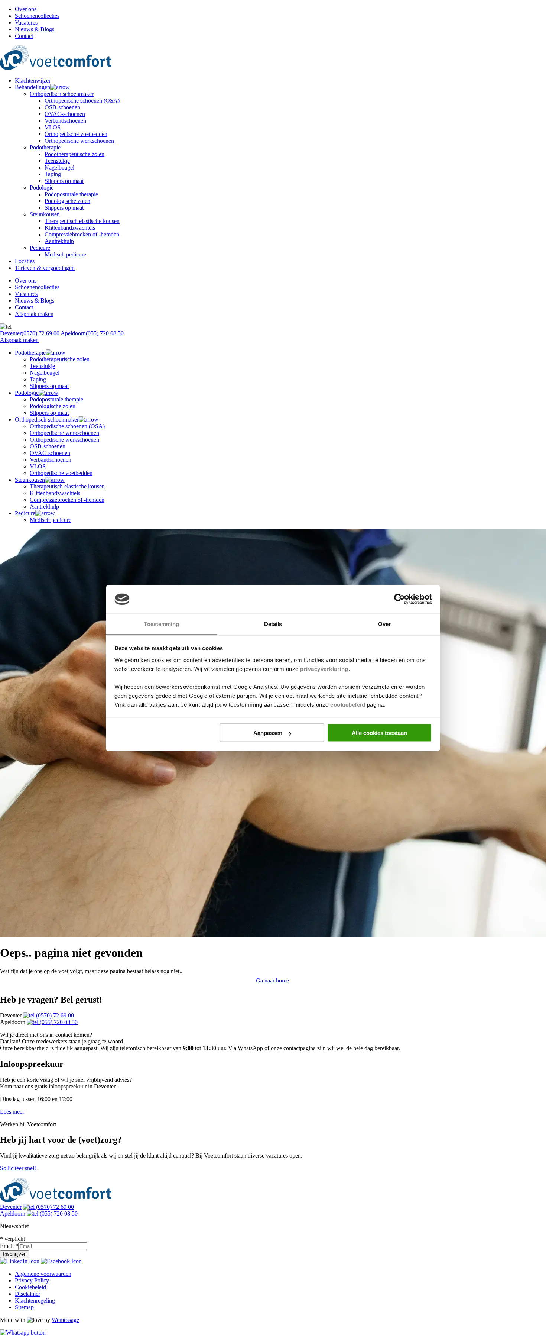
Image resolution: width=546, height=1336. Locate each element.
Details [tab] (273, 623)
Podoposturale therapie (71, 194)
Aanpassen (267, 733)
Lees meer (12, 1112)
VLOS (53, 127)
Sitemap (24, 1307)
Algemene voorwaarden (43, 1274)
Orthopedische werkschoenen (79, 141)
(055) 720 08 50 (58, 1022)
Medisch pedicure (65, 254)
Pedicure (40, 248)
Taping (53, 174)
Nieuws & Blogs (34, 29)
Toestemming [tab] (161, 623)
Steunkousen (45, 214)
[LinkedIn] (20, 1261)
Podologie (41, 187)
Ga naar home (273, 980)
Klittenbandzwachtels (70, 228)
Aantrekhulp (59, 241)
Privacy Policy (32, 1280)
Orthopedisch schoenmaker (62, 94)
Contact (24, 36)
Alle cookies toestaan (379, 733)
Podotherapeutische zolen (74, 154)
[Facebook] (61, 1261)
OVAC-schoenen (65, 114)
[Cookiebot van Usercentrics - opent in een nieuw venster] (399, 599)
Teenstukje (57, 161)
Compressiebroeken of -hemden (82, 234)
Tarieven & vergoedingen (45, 268)
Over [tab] (384, 623)
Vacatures (26, 22)
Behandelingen (32, 87)
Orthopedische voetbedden (76, 134)
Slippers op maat (64, 181)
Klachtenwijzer (33, 80)
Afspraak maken (34, 314)
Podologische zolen (67, 201)
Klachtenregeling (35, 1300)
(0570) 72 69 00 (54, 1015)
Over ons (25, 9)
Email (9, 1246)
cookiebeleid (347, 704)
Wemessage (65, 1320)
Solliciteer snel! (18, 1168)
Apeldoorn (92, 333)
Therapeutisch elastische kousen (82, 221)
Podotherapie (45, 147)
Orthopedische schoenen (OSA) (82, 100)
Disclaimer (27, 1294)
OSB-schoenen (62, 107)
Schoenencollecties (37, 16)
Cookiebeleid (30, 1287)
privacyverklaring (324, 668)
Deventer (29, 333)
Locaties (25, 261)
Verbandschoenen (65, 120)
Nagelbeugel (59, 167)
